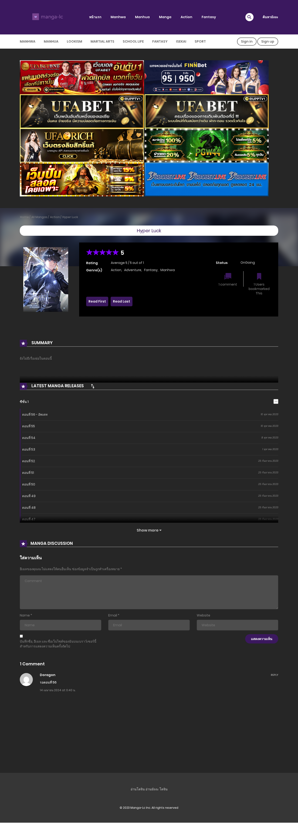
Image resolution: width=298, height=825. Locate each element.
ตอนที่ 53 (28, 449)
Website (203, 615)
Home (24, 217)
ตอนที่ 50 (28, 484)
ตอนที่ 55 (28, 426)
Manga (165, 17)
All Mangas (39, 217)
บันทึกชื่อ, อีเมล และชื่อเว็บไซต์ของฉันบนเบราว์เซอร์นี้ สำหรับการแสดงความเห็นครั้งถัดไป (58, 644)
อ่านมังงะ (152, 789)
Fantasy (209, 17)
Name (25, 615)
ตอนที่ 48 (29, 507)
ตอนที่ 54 (28, 437)
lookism (74, 41)
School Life (133, 41)
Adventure (132, 270)
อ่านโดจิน (138, 789)
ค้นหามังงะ (270, 17)
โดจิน (163, 789)
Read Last (121, 301)
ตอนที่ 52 (28, 461)
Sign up (267, 41)
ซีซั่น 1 (24, 401)
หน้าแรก (95, 17)
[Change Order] (93, 386)
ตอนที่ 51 (28, 472)
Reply (274, 675)
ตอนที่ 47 (28, 519)
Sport (200, 41)
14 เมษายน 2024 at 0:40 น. (57, 690)
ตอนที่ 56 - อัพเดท (34, 414)
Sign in (247, 41)
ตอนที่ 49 (29, 496)
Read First (97, 301)
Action (186, 17)
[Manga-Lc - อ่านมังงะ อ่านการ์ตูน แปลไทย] (47, 17)
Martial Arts (102, 41)
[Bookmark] (259, 277)
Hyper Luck (70, 217)
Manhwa (118, 17)
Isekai (181, 41)
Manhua (142, 17)
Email (112, 615)
